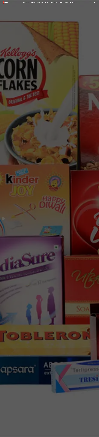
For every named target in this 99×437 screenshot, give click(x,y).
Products (38, 2)
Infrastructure (33, 2)
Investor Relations (53, 2)
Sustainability (60, 2)
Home (23, 2)
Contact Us (74, 2)
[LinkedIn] (94, 2)
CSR (48, 2)
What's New (43, 2)
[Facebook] (96, 2)
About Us (27, 2)
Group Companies (67, 2)
